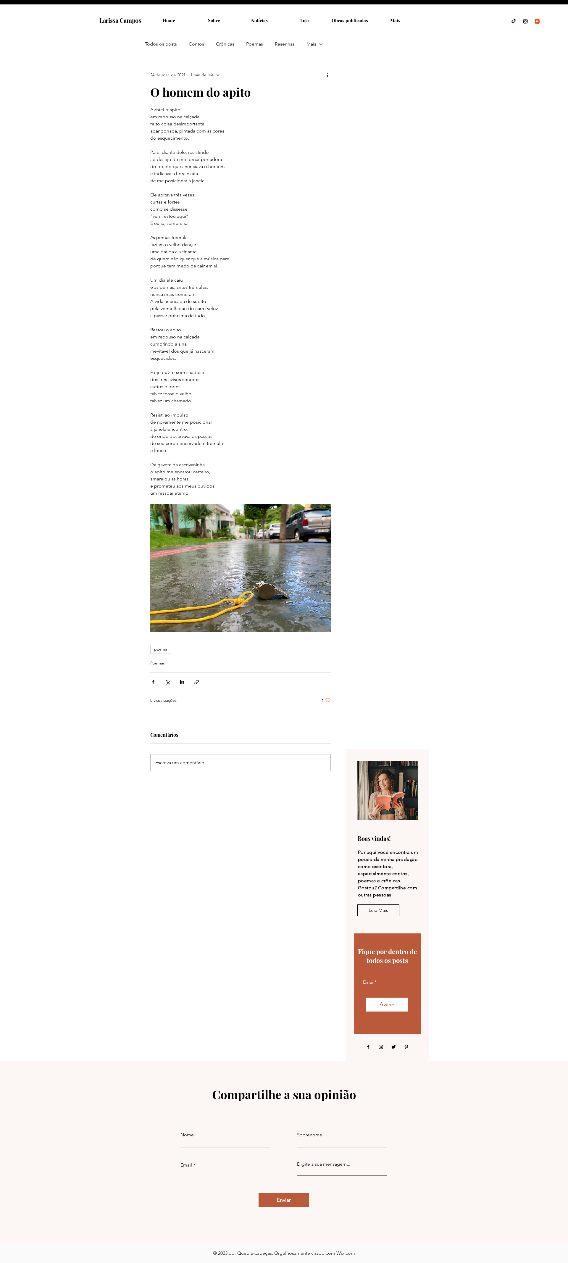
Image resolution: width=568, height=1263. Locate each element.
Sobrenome (309, 1135)
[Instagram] (525, 21)
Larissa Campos (120, 20)
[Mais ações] (327, 74)
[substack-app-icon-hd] (537, 21)
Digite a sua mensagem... (323, 1164)
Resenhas (285, 44)
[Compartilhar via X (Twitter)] (167, 682)
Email (186, 1165)
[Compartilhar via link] (196, 682)
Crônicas (225, 44)
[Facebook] (368, 1047)
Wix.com (345, 1253)
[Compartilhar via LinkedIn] (182, 682)
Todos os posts (161, 44)
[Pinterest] (406, 1047)
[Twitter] (393, 1047)
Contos (196, 44)
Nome (187, 1135)
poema (160, 649)
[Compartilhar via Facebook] (153, 682)
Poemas (254, 44)
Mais (311, 44)
